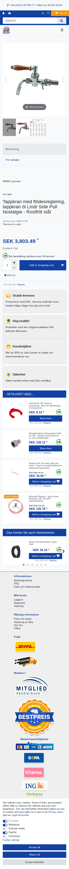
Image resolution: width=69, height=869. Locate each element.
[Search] (61, 20)
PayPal (12, 832)
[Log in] (3, 13)
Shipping (21, 284)
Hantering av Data (23, 622)
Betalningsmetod (23, 580)
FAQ (16, 583)
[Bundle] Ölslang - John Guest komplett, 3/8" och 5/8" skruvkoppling (44, 498)
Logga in (18, 599)
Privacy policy (55, 812)
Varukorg (18, 606)
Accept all (34, 847)
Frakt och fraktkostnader (27, 586)
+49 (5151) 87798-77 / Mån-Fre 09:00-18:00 (35, 5)
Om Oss (18, 625)
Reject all (34, 854)
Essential (14, 820)
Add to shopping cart (42, 265)
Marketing (14, 824)
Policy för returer (23, 618)
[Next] (63, 80)
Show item (46, 418)
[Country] (43, 13)
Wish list (10, 275)
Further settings (11, 840)
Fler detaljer (13, 159)
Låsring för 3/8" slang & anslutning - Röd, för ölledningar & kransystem (45, 405)
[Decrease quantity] (14, 267)
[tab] (34, 149)
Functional (14, 836)
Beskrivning (12, 149)
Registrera (19, 603)
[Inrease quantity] (14, 262)
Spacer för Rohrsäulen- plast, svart (43, 543)
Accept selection (34, 862)
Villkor (17, 628)
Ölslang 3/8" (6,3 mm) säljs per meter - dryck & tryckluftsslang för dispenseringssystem (45, 465)
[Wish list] (48, 13)
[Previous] (6, 80)
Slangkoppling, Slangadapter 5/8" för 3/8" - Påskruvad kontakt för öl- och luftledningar (45, 435)
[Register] (10, 13)
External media (17, 828)
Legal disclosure (20, 815)
